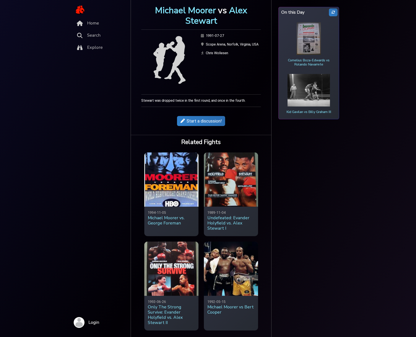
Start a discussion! (204, 121)
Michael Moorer (185, 10)
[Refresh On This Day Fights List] (333, 12)
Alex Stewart (216, 16)
